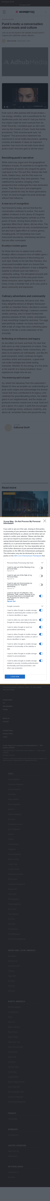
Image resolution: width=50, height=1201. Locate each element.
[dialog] (25, 600)
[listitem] (25, 563)
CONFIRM (15, 677)
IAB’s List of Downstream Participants (28, 556)
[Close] (45, 521)
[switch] (41, 568)
